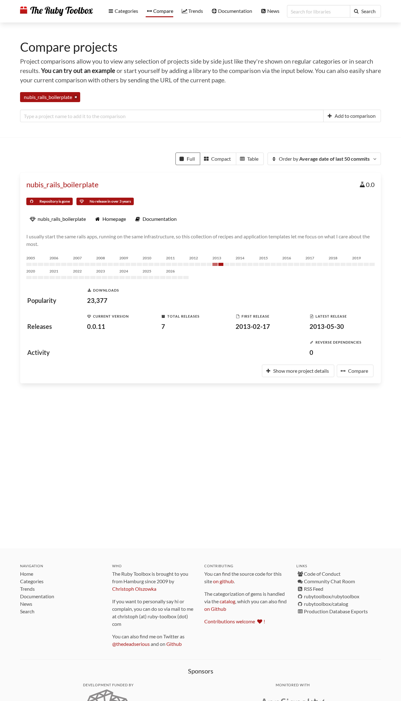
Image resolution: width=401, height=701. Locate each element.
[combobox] (172, 116)
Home (26, 574)
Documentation (37, 596)
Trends (27, 589)
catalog (227, 601)
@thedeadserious (131, 644)
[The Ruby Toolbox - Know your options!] (56, 11)
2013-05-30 (327, 326)
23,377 (97, 300)
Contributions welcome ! (234, 621)
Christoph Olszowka (134, 589)
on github (223, 581)
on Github (215, 609)
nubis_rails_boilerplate (62, 184)
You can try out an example (78, 70)
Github (174, 644)
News (26, 604)
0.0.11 (96, 326)
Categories (32, 581)
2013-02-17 (253, 326)
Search (27, 611)
